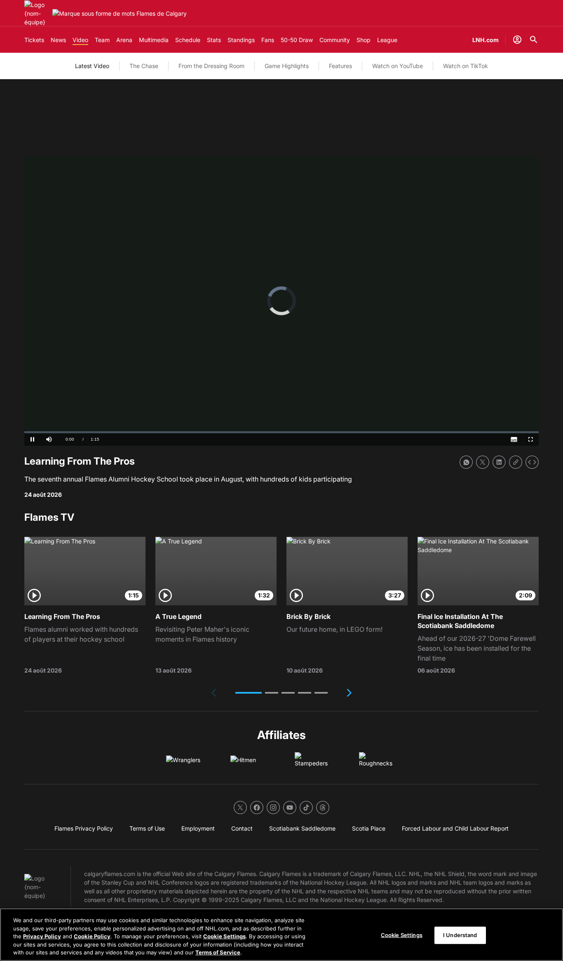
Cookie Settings (224, 936)
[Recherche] (534, 40)
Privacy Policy (42, 936)
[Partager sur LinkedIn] (499, 462)
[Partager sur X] (482, 462)
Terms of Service (217, 952)
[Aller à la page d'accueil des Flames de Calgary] (36, 13)
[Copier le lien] (515, 462)
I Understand (460, 935)
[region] (281, 934)
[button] (248, 693)
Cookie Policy (92, 936)
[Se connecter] (517, 40)
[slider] (281, 432)
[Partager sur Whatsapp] (466, 462)
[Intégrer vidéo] (532, 462)
